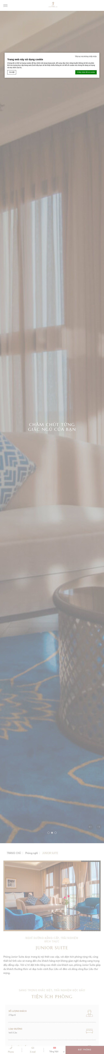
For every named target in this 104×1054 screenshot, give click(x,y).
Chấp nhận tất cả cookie (86, 72)
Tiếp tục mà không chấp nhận (86, 56)
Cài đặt (11, 72)
